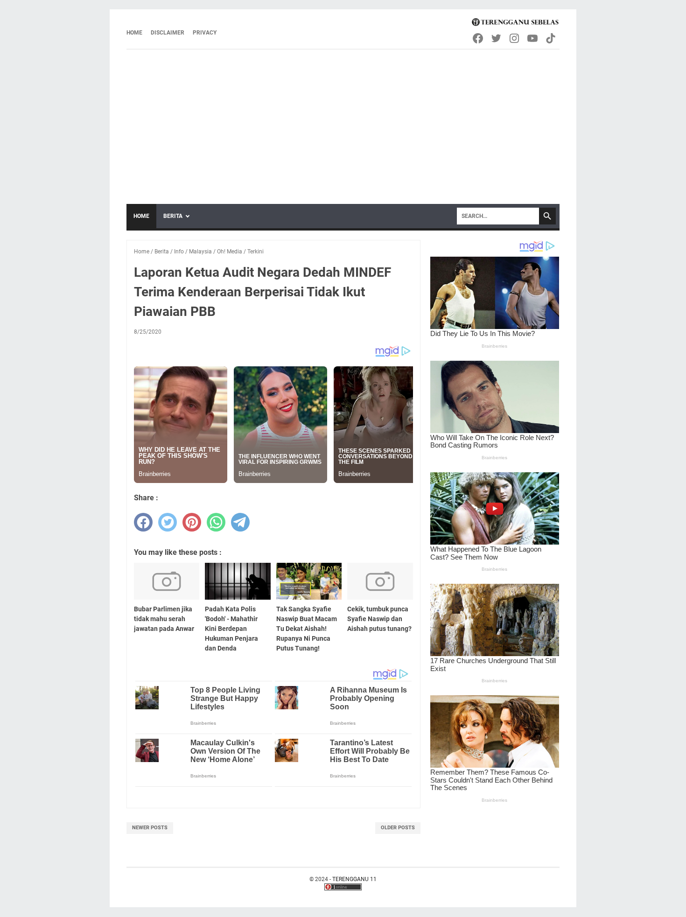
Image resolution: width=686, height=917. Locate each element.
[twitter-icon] (497, 38)
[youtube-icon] (533, 38)
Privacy (205, 32)
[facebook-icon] (478, 38)
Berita (172, 216)
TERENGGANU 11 (354, 879)
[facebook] (143, 522)
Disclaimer (167, 32)
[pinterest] (191, 522)
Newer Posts (150, 828)
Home (134, 32)
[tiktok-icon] (551, 38)
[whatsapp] (216, 522)
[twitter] (167, 522)
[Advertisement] (343, 120)
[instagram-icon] (515, 38)
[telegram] (240, 522)
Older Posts (398, 828)
